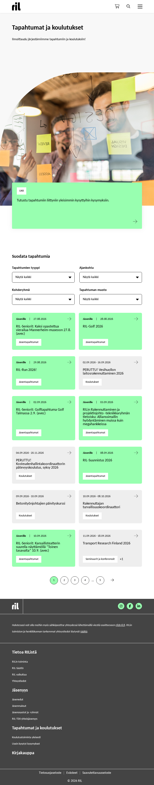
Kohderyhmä (21, 290)
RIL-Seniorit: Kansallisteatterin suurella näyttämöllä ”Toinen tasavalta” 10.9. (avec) (38, 547)
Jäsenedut (17, 699)
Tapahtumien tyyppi (26, 268)
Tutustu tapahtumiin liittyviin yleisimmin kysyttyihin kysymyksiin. (63, 200)
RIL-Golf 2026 (93, 326)
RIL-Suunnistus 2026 (97, 460)
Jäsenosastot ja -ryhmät (25, 712)
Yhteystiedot (19, 681)
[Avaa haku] (128, 6)
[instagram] (121, 606)
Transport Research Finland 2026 (106, 543)
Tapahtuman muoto (93, 290)
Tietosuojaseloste (50, 773)
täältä (83, 631)
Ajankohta (86, 268)
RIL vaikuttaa (19, 674)
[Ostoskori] (117, 6)
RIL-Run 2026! (26, 370)
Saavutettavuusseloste (96, 773)
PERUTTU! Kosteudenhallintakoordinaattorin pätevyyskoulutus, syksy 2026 (40, 464)
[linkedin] (139, 606)
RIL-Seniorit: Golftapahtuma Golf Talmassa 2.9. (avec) (40, 411)
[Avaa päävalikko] (139, 6)
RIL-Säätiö (17, 668)
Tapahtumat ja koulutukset (37, 728)
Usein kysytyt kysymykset (26, 743)
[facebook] (130, 606)
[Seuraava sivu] (112, 580)
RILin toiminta (20, 661)
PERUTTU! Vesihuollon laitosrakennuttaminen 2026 (103, 372)
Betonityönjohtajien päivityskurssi (41, 504)
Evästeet (71, 773)
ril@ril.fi (120, 625)
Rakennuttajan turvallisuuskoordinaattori (101, 505)
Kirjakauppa (23, 753)
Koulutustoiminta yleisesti (26, 737)
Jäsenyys (20, 690)
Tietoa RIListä (24, 652)
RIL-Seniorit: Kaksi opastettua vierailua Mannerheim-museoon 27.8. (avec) (43, 330)
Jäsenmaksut (19, 706)
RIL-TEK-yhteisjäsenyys (24, 718)
